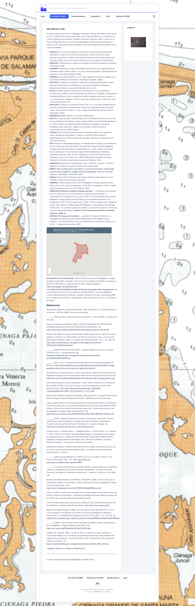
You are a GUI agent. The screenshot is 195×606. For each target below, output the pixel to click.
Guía (108, 16)
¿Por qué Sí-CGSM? (75, 578)
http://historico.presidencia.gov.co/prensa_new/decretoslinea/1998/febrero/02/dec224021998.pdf (83, 518)
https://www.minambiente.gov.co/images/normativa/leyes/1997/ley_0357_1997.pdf (78, 544)
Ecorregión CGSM (58, 16)
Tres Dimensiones (78, 16)
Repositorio (95, 16)
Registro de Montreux (74, 548)
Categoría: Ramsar (54, 548)
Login (125, 578)
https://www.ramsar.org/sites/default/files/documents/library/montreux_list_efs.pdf (78, 330)
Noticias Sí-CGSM (122, 16)
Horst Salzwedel (72, 560)
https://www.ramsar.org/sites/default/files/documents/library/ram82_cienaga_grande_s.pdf (81, 378)
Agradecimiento (113, 578)
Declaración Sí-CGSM (95, 578)
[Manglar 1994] (138, 42)
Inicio (43, 16)
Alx (109, 591)
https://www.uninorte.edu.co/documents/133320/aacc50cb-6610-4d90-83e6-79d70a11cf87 (80, 414)
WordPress (97, 591)
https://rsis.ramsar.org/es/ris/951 (96, 505)
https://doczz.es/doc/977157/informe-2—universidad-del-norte (70, 427)
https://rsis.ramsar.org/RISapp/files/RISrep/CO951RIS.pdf (68, 528)
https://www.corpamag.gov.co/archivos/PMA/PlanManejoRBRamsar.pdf (74, 488)
